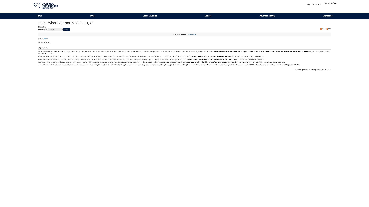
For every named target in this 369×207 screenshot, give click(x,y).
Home (39, 16)
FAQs (92, 16)
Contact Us (327, 16)
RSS (329, 29)
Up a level (43, 27)
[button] (66, 29)
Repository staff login (330, 3)
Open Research (314, 4)
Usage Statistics (150, 16)
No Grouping (192, 34)
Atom (323, 29)
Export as (41, 29)
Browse (208, 16)
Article (46, 39)
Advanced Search (267, 16)
